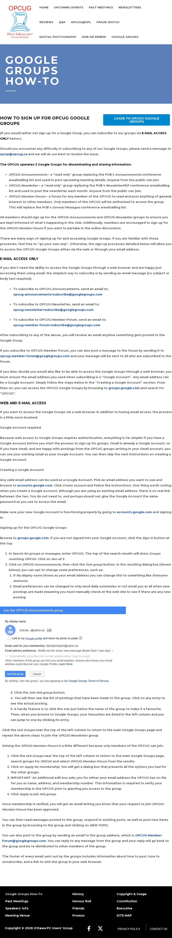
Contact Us (158, 929)
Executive (124, 908)
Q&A (62, 22)
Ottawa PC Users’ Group (53, 928)
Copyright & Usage (132, 894)
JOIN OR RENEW (94, 36)
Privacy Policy (129, 929)
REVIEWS (46, 22)
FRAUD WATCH (107, 22)
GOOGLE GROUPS (124, 36)
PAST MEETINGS (101, 7)
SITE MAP (124, 915)
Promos (78, 915)
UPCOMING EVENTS (68, 7)
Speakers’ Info (17, 908)
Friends (78, 908)
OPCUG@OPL (81, 22)
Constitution (127, 901)
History (78, 894)
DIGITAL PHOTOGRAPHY (57, 36)
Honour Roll (81, 901)
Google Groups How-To (23, 894)
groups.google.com (124, 388)
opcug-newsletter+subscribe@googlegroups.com (53, 310)
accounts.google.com (34, 485)
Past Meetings (16, 901)
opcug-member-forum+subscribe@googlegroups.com (57, 325)
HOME (43, 7)
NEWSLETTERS (130, 7)
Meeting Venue (17, 915)
